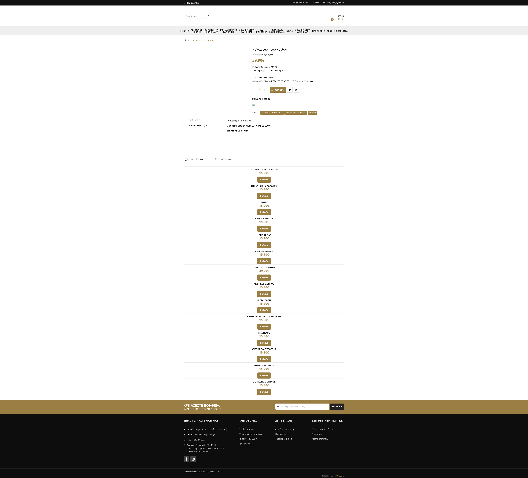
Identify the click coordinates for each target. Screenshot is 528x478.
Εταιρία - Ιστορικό (246, 429)
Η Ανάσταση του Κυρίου (202, 40)
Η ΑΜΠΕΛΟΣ (264, 332)
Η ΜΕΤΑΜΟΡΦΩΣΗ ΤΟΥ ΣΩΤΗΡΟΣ (264, 316)
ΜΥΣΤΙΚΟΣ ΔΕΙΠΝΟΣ (264, 283)
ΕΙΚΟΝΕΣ (312, 112)
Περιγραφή (194, 119)
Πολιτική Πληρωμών (248, 438)
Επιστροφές (317, 434)
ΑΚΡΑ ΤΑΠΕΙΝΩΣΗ (264, 251)
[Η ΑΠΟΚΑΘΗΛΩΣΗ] (264, 215)
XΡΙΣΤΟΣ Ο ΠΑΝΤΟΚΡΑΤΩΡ (264, 169)
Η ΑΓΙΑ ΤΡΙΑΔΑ (264, 234)
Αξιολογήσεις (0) (197, 125)
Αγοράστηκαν (223, 159)
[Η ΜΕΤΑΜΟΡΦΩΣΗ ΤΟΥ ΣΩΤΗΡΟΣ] (264, 313)
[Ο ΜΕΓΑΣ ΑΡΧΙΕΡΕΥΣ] (264, 362)
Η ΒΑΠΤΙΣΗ (264, 202)
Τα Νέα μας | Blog (283, 438)
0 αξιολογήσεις (268, 55)
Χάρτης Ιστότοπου (320, 438)
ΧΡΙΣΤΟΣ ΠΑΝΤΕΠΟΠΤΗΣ (264, 349)
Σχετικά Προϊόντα (195, 159)
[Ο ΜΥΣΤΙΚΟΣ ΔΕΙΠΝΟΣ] (264, 264)
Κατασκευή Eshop (329, 476)
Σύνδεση (315, 3)
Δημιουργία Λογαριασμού (333, 3)
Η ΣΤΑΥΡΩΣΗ (264, 300)
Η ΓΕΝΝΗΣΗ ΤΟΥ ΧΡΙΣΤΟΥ (264, 185)
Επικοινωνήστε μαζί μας (322, 429)
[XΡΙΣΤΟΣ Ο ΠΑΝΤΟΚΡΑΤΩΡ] (264, 166)
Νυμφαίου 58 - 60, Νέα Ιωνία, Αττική (210, 429)
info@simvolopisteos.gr (204, 434)
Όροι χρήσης (244, 443)
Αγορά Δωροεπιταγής (285, 429)
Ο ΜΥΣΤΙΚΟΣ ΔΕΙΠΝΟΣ (264, 267)
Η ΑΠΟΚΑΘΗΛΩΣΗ (264, 218)
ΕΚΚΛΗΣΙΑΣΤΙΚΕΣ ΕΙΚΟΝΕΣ (272, 112)
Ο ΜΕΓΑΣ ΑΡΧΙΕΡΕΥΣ (264, 365)
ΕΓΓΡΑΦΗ (337, 406)
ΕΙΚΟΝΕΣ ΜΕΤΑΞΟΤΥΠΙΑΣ (296, 112)
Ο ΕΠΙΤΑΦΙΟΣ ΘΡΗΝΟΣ (264, 381)
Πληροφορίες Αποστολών (250, 434)
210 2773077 (192, 2)
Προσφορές (280, 434)
